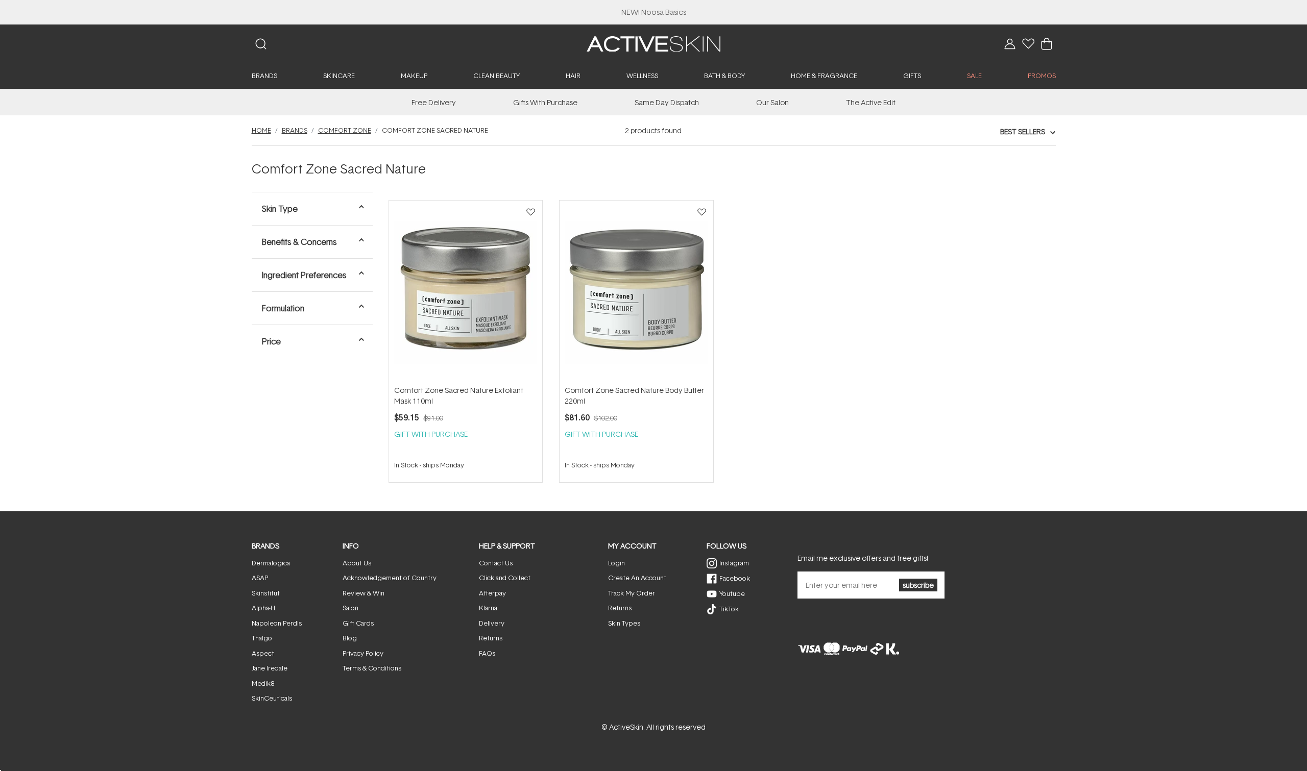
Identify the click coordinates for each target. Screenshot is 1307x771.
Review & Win (363, 593)
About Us (357, 562)
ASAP (260, 577)
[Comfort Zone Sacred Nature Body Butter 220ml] (636, 292)
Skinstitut (266, 593)
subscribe (918, 585)
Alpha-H (263, 607)
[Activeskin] (653, 43)
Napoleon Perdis (277, 623)
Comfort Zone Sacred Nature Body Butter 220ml (634, 395)
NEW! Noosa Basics (653, 12)
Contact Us (496, 562)
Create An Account (637, 577)
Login (616, 562)
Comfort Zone (344, 130)
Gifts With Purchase (545, 102)
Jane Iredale (269, 668)
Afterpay (492, 593)
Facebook (734, 578)
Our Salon (772, 102)
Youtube (732, 593)
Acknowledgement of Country (390, 577)
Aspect (263, 653)
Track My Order (631, 593)
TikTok (729, 608)
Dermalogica (271, 562)
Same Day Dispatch (667, 102)
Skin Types (624, 623)
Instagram (734, 562)
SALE (974, 75)
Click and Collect (504, 577)
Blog (350, 637)
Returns (490, 637)
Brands (294, 130)
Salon (350, 607)
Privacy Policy (363, 653)
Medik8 (263, 683)
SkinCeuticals (272, 698)
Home (261, 130)
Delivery (491, 623)
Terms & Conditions (372, 668)
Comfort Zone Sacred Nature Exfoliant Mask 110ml (458, 395)
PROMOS (1042, 75)
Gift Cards (358, 623)
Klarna (488, 607)
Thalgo (262, 637)
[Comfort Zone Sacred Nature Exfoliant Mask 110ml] (465, 292)
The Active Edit (870, 102)
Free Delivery (434, 102)
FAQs (487, 653)
